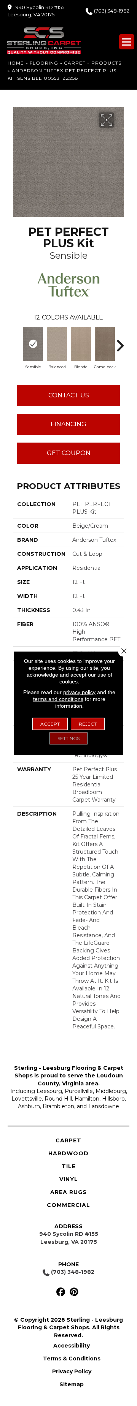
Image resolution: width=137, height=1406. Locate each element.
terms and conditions (58, 699)
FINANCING (68, 424)
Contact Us (68, 395)
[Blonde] (81, 344)
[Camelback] (105, 344)
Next (120, 342)
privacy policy (79, 692)
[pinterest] (74, 1292)
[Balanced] (57, 344)
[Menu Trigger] (126, 41)
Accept (50, 723)
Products (106, 63)
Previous (17, 342)
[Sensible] (33, 344)
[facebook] (60, 1292)
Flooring (44, 63)
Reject (88, 723)
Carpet (75, 63)
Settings (68, 738)
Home (16, 63)
